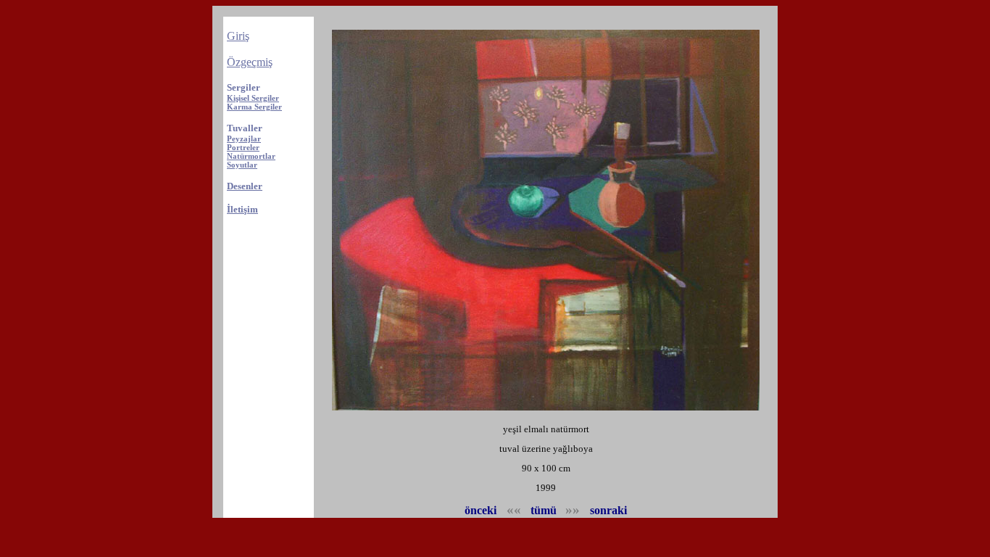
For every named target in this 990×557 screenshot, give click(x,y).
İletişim (242, 209)
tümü (544, 510)
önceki (482, 510)
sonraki (608, 510)
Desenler (244, 186)
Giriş (238, 36)
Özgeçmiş (250, 62)
